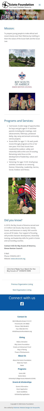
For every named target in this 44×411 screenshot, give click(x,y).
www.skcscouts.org (18, 259)
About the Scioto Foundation (22, 360)
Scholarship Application (22, 394)
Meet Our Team (22, 363)
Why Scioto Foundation (22, 344)
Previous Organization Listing (22, 284)
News (22, 365)
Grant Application (22, 389)
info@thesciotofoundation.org (22, 331)
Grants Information (22, 386)
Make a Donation (22, 342)
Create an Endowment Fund (22, 347)
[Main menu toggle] (39, 5)
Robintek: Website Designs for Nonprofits (27, 408)
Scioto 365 (22, 373)
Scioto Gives (22, 376)
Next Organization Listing (22, 290)
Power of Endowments (22, 352)
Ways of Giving (22, 350)
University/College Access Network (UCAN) (22, 378)
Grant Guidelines (22, 392)
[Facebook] (22, 303)
